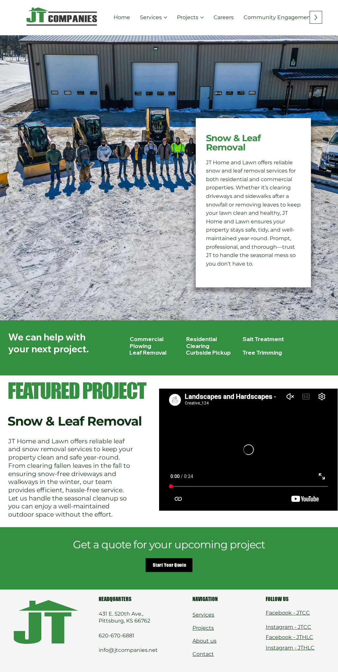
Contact (203, 654)
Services (203, 615)
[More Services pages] (165, 17)
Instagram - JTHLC (290, 648)
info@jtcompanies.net (128, 650)
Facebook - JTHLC (289, 637)
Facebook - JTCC (288, 613)
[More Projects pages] (202, 17)
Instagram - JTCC (288, 627)
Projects (203, 628)
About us (204, 641)
